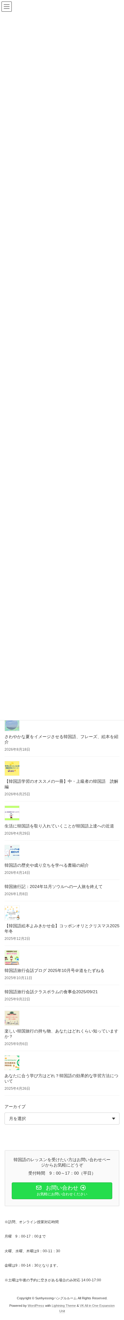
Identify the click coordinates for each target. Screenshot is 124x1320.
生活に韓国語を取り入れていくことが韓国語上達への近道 (59, 826)
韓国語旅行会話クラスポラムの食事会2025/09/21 (51, 991)
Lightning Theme (64, 1305)
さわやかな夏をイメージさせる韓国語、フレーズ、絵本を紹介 (61, 739)
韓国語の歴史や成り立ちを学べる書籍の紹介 (47, 865)
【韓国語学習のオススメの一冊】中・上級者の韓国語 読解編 (61, 784)
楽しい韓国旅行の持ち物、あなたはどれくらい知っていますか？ (61, 1034)
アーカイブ (15, 1106)
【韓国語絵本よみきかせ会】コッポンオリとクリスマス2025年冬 (62, 928)
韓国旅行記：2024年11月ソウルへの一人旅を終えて (54, 886)
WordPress (36, 1305)
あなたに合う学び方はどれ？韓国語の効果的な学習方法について (61, 1078)
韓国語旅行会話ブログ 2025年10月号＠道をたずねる (54, 970)
